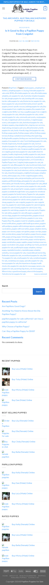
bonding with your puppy (34, 98)
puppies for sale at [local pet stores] (23, 197)
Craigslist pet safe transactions (19, 120)
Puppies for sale (32, 194)
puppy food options (23, 234)
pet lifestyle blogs (14, 181)
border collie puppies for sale (12, 101)
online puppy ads (14, 176)
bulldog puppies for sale (34, 106)
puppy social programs (37, 239)
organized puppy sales (10, 178)
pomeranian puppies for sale (30, 186)
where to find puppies (35, 271)
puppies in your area (34, 218)
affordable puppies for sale (24, 93)
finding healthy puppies (10, 138)
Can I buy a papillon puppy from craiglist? (32, 112)
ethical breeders (32, 128)
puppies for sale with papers (23, 213)
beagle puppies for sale (16, 98)
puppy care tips (35, 231)
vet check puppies (36, 269)
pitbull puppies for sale (34, 184)
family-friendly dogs (21, 130)
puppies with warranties (20, 229)
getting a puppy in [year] (30, 146)
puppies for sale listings (10, 210)
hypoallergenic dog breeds (23, 157)
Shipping (42, 576)
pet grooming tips (25, 178)
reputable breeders (14, 250)
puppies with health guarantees (28, 223)
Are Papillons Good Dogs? (13, 306)
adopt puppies (29, 88)
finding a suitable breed (16, 136)
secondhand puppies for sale (32, 255)
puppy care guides (23, 231)
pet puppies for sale (29, 181)
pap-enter (35, 41)
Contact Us (33, 578)
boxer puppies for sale (10, 104)
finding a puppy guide (10, 133)
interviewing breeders (22, 160)
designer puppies (8, 125)
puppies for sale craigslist (16, 202)
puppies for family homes (17, 194)
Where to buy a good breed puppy (14, 271)
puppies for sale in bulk (17, 205)
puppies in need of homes (17, 218)
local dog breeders (26, 168)
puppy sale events (21, 239)
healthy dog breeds (15, 154)
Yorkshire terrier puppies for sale (14, 274)
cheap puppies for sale (10, 114)
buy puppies (27, 109)
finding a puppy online (26, 133)
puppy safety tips (8, 239)
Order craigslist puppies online (32, 176)
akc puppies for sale (16, 96)
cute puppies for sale (14, 122)
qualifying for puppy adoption (24, 247)
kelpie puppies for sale (32, 162)
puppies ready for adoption (24, 221)
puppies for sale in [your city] (31, 208)
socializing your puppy (16, 261)
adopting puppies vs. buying (18, 91)
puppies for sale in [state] (11, 208)
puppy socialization (9, 242)
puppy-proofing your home (29, 245)
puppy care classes (9, 231)
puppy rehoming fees (36, 237)
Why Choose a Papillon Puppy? (16, 326)
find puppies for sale (37, 130)
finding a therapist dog (33, 136)
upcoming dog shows (21, 269)
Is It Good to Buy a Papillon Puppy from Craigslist (24, 32)
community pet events (27, 117)
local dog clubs (39, 168)
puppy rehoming (22, 237)
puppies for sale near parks (29, 210)
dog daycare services (37, 125)
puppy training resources (37, 242)
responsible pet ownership (35, 253)
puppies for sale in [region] (35, 205)
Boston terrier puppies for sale (34, 101)
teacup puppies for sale (10, 263)
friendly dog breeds (9, 144)
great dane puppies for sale (21, 152)
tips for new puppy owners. (32, 266)
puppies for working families (22, 215)
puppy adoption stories (38, 229)
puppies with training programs (24, 226)
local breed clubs (35, 165)
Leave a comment (40, 274)
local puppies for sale (9, 170)
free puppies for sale (15, 141)
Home (5, 576)
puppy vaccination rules (10, 245)
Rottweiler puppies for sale (11, 255)
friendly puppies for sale (25, 144)
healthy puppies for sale (31, 154)
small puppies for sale (25, 258)
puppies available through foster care (15, 192)
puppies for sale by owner (21, 200)
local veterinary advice (26, 170)
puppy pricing (11, 237)
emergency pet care (18, 128)
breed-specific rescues (16, 106)
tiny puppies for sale (15, 266)
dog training (6, 128)
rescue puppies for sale (17, 253)
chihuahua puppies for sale (28, 114)
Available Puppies (18, 578)
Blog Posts (24, 27)
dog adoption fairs (21, 125)
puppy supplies (21, 242)
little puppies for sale (21, 165)
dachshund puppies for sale (33, 122)
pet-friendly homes (18, 184)
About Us (13, 576)
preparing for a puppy (21, 189)
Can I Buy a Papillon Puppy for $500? (18, 331)
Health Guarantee (27, 576)
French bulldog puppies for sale (35, 141)
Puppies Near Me (8, 221)
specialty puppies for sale (34, 261)
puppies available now (38, 189)
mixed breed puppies (15, 173)
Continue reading (24, 79)
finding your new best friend (29, 138)
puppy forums (36, 234)
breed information (25, 104)
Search (5, 286)
